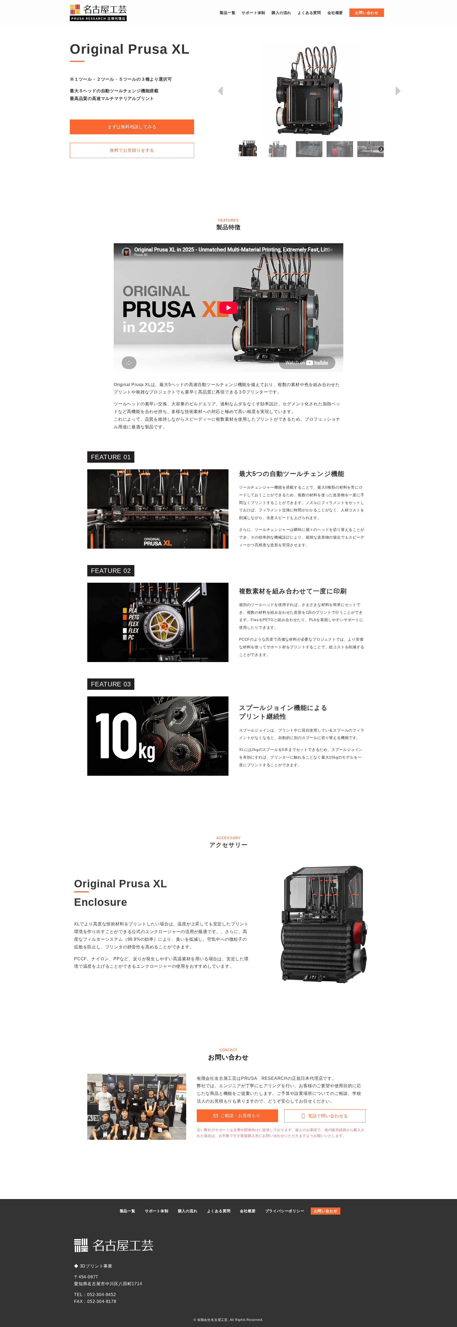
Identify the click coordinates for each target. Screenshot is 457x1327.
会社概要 (247, 1211)
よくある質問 (219, 1211)
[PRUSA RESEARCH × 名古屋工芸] (98, 12)
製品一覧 (127, 1211)
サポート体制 (156, 1211)
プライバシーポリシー (284, 1211)
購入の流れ (188, 1211)
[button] (221, 90)
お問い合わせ (325, 1211)
